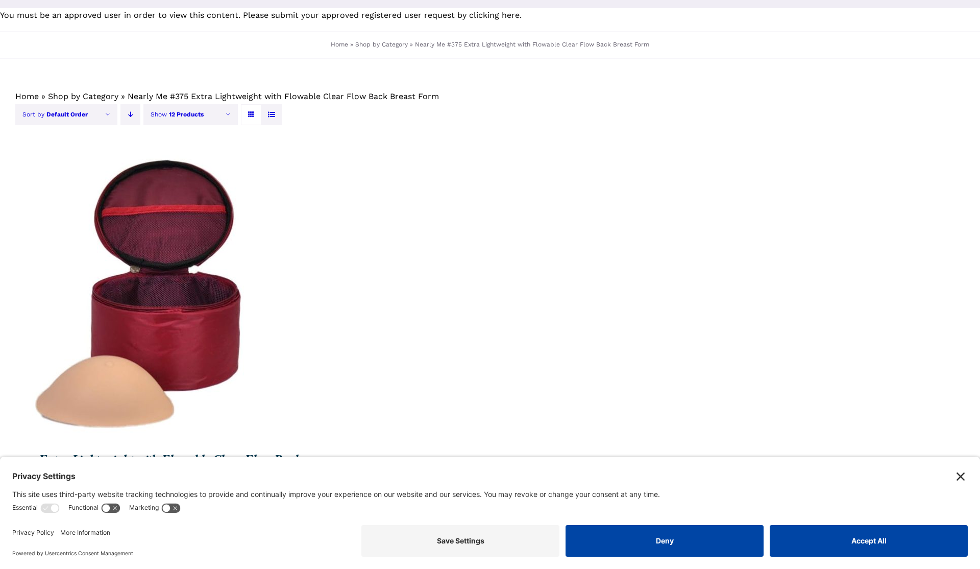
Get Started (111, 294)
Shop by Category (381, 44)
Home (339, 44)
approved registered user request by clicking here (421, 15)
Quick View (177, 294)
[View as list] (271, 115)
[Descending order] (130, 114)
